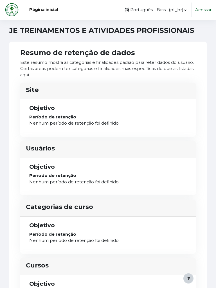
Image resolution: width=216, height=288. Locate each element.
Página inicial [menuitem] (43, 9)
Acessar (203, 9)
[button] (155, 10)
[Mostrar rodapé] (188, 278)
